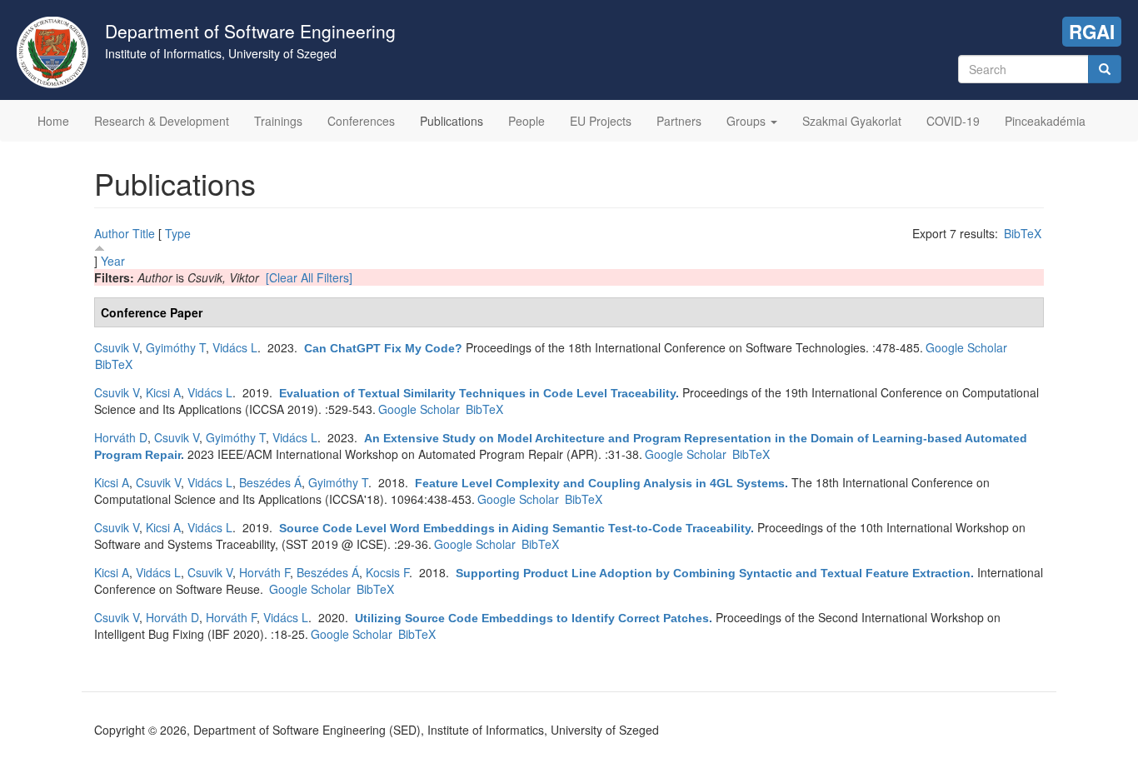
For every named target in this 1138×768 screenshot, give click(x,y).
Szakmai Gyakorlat (851, 120)
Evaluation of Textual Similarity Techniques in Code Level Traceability (477, 393)
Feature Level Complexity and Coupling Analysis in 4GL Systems (600, 483)
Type (178, 233)
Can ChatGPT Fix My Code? (383, 348)
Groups (747, 120)
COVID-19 (953, 120)
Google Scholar (966, 347)
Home (53, 120)
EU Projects (600, 120)
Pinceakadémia (1045, 120)
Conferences (361, 120)
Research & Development (161, 120)
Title (143, 233)
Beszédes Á (270, 482)
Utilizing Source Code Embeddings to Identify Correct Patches (532, 618)
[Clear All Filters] (309, 277)
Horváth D (120, 437)
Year (113, 260)
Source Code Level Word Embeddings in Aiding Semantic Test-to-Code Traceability (515, 528)
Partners (678, 120)
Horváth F (264, 572)
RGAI (1092, 31)
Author (111, 233)
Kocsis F (387, 572)
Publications (451, 120)
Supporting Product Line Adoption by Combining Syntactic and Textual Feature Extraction (713, 573)
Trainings (278, 120)
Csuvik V (116, 347)
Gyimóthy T (176, 347)
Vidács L (234, 347)
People (526, 120)
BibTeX (1022, 233)
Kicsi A (163, 392)
